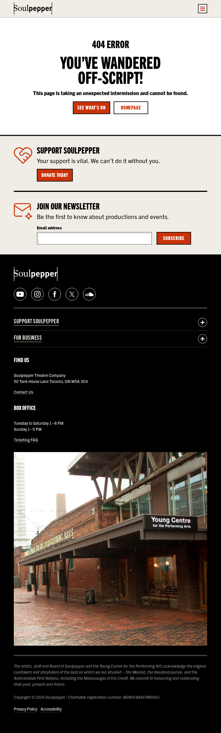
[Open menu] (202, 8)
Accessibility (51, 708)
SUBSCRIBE (173, 238)
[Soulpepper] (33, 9)
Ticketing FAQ (26, 439)
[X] (72, 294)
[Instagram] (37, 294)
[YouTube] (20, 294)
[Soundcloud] (89, 294)
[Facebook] (54, 294)
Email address (49, 227)
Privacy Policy (25, 708)
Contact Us (23, 391)
